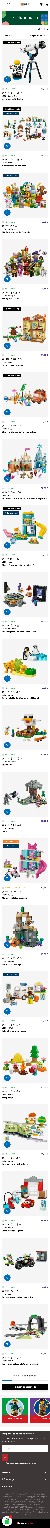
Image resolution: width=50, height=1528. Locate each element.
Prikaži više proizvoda (25, 1387)
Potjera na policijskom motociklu (17, 1297)
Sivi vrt (5, 831)
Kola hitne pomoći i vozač (14, 1031)
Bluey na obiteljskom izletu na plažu (19, 432)
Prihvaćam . (21, 1463)
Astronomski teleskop (12, 99)
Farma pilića (7, 764)
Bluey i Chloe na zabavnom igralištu (19, 565)
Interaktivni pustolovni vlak (15, 1164)
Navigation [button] (3, 4)
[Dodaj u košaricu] (7, 79)
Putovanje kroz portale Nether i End (19, 631)
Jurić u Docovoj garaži (12, 1230)
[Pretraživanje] (8, 4)
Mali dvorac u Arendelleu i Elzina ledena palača (24, 498)
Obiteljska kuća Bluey (12, 365)
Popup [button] (3, 88)
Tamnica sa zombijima (12, 964)
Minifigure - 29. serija (12, 298)
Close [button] (25, 1472)
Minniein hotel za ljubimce (14, 898)
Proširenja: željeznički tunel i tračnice (20, 1364)
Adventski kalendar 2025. (14, 165)
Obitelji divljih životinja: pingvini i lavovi (20, 698)
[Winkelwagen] (46, 4)
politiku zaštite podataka (25, 1463)
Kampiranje (7, 1097)
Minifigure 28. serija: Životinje (16, 232)
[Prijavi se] (41, 4)
